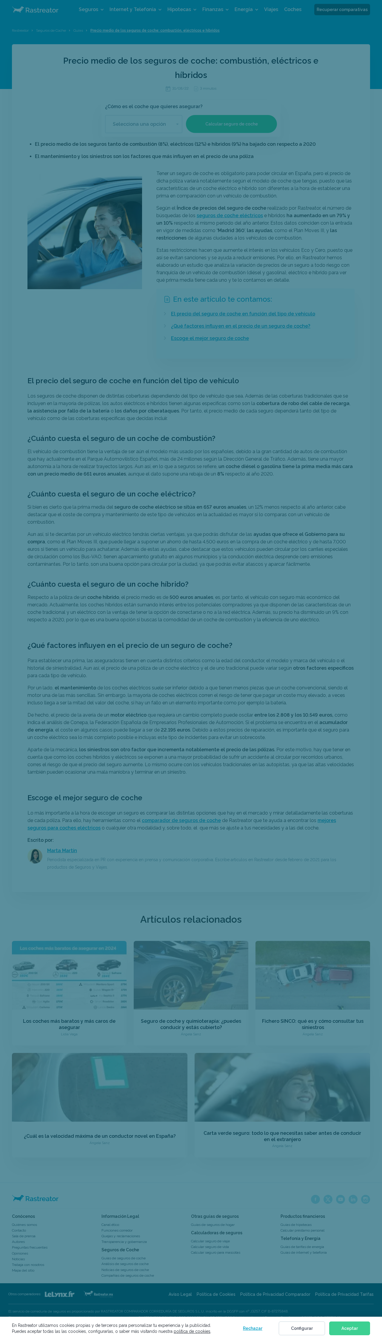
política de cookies (192, 1331)
